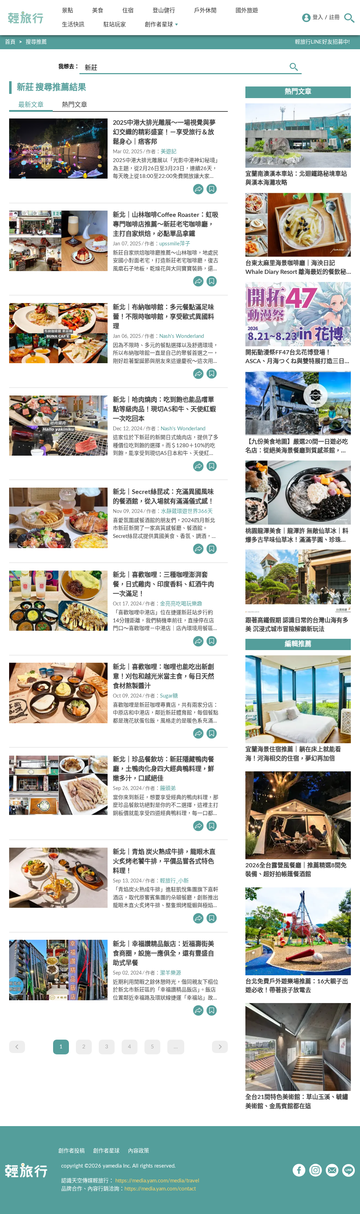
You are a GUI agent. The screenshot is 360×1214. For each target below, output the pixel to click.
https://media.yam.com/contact (160, 1188)
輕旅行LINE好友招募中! (322, 42)
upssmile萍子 (174, 243)
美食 (97, 10)
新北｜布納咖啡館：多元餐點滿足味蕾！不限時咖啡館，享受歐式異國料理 (163, 317)
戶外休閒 (205, 10)
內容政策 (138, 1151)
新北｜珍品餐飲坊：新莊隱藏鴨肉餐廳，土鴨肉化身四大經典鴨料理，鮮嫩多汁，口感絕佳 (163, 769)
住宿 (128, 10)
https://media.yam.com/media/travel (157, 1180)
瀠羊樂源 (170, 973)
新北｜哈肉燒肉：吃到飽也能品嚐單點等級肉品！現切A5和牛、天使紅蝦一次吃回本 (164, 409)
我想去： (68, 66)
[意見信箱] (332, 1170)
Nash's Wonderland (181, 336)
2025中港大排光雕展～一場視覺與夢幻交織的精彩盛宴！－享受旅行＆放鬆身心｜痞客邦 (164, 132)
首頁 (10, 42)
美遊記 (168, 151)
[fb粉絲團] (299, 1170)
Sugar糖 (169, 696)
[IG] (315, 1170)
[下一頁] (220, 1047)
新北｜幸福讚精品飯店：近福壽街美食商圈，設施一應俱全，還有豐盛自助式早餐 (163, 953)
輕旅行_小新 (174, 881)
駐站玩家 (114, 24)
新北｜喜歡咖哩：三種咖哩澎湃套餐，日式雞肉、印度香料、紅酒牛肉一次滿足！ (163, 584)
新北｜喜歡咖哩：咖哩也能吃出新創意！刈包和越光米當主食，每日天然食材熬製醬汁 (163, 676)
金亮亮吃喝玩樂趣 (181, 603)
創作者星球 (159, 24)
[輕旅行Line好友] (348, 1170)
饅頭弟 (168, 788)
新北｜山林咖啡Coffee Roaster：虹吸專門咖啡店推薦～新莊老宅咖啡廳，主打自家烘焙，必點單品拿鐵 (165, 224)
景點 (67, 10)
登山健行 (164, 10)
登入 (318, 17)
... (176, 1046)
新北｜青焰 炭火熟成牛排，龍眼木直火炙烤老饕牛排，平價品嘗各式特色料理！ (164, 861)
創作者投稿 (71, 1151)
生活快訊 (73, 24)
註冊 (334, 17)
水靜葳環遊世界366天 (187, 511)
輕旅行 (25, 17)
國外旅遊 (247, 10)
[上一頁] (17, 1047)
